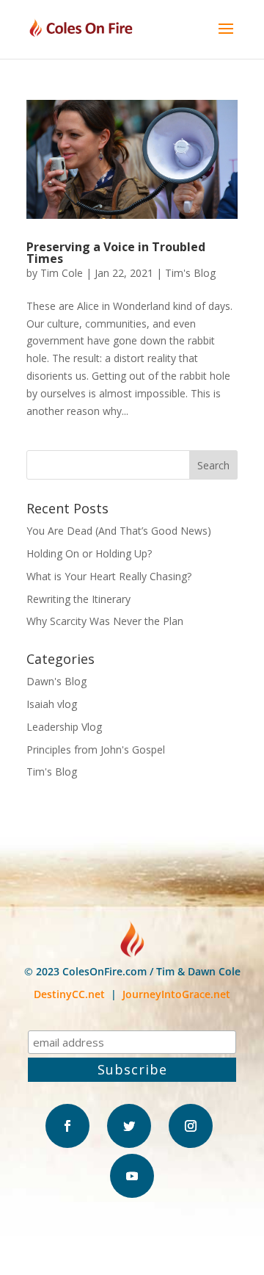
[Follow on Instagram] (191, 1126)
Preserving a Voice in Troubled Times (115, 253)
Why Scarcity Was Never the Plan (104, 621)
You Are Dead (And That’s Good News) (118, 531)
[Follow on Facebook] (67, 1126)
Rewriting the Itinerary (78, 599)
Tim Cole (61, 273)
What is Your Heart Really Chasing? (108, 576)
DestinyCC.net (69, 994)
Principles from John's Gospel (95, 749)
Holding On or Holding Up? (89, 553)
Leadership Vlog (64, 727)
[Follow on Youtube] (132, 1176)
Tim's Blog (190, 273)
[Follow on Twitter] (129, 1126)
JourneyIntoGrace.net (176, 994)
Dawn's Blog (56, 681)
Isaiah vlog (51, 704)
